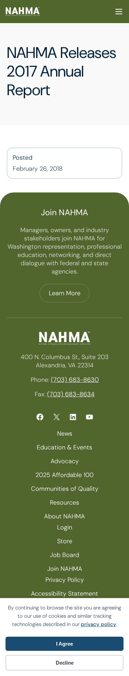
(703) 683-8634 (71, 394)
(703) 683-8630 (75, 380)
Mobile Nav (118, 11)
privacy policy (98, 624)
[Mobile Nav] (118, 11)
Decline (65, 663)
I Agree (64, 644)
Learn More (64, 293)
